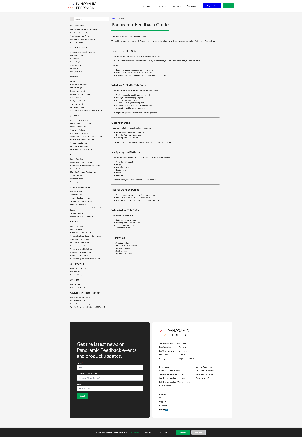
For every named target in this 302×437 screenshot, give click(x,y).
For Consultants (165, 347)
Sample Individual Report (206, 374)
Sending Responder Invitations (81, 201)
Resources (161, 5)
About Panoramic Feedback (170, 370)
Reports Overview (77, 226)
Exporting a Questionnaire (80, 146)
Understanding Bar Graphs (80, 255)
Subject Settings (76, 175)
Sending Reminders (77, 213)
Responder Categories (78, 169)
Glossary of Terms (76, 42)
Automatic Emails (76, 195)
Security (182, 355)
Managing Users (76, 72)
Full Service (163, 355)
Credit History (75, 65)
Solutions (145, 5)
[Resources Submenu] (168, 5)
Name (80, 363)
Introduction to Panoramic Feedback (83, 29)
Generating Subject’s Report (80, 233)
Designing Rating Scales (79, 133)
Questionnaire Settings (78, 143)
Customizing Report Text (79, 246)
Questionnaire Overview (79, 120)
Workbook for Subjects (205, 370)
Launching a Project (77, 91)
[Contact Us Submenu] (199, 5)
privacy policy (134, 432)
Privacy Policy (165, 386)
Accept (183, 432)
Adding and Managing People (81, 162)
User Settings (75, 272)
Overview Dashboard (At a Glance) (83, 52)
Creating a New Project (78, 84)
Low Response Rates (77, 301)
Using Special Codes (77, 288)
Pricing (162, 358)
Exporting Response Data (79, 242)
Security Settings (76, 275)
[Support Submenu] (183, 5)
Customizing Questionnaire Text (82, 140)
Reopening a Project (77, 107)
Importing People (76, 179)
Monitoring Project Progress (80, 94)
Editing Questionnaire (78, 127)
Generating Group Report (79, 239)
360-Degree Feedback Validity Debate (174, 382)
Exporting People (76, 182)
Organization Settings (78, 268)
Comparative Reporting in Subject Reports (85, 236)
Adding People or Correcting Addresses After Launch (87, 209)
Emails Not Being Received (80, 297)
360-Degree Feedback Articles (171, 374)
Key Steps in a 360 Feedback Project (83, 39)
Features (182, 347)
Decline (198, 432)
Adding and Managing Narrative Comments (86, 136)
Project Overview (76, 81)
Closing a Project (76, 104)
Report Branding (76, 229)
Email (79, 384)
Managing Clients (76, 55)
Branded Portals (76, 68)
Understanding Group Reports (81, 252)
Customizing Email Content (80, 198)
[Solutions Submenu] (152, 5)
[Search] (72, 19)
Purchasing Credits (77, 62)
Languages (183, 351)
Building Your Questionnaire (80, 123)
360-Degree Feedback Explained (172, 378)
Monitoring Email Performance (81, 217)
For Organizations (166, 351)
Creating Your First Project (80, 36)
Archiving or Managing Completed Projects (86, 110)
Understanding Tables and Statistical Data (85, 259)
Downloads (74, 59)
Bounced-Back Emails (78, 204)
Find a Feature (75, 284)
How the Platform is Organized (81, 33)
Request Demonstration (188, 358)
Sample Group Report (205, 378)
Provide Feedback (166, 405)
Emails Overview (76, 191)
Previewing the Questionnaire (81, 149)
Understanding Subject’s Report (81, 249)
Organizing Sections (77, 130)
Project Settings (76, 88)
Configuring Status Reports (80, 101)
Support (177, 5)
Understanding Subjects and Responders (85, 165)
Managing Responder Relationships (83, 172)
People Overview (76, 159)
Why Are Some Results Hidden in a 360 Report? (87, 307)
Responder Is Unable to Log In (81, 304)
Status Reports (75, 97)
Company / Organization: (87, 373)
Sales (161, 398)
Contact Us (192, 5)
